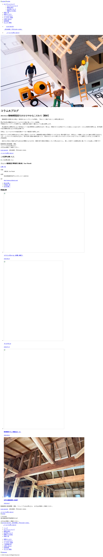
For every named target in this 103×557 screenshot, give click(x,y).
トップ (6, 528)
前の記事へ (7, 183)
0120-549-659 (4, 150)
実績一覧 (6, 12)
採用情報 (6, 21)
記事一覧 (3, 166)
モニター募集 (8, 22)
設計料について (11, 9)
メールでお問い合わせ (9, 525)
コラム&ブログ (8, 16)
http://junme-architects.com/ (11, 180)
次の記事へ (7, 186)
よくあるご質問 (8, 17)
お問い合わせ (8, 19)
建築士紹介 (10, 7)
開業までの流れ (11, 11)
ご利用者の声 (8, 544)
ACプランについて (9, 4)
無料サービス (8, 14)
